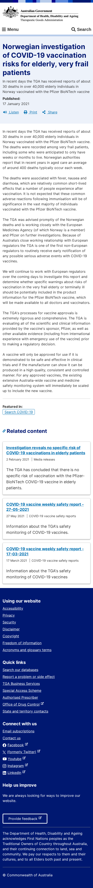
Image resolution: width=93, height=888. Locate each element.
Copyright (11, 636)
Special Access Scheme (22, 690)
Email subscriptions (18, 731)
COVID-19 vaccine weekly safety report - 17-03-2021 (45, 551)
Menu (12, 29)
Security (9, 622)
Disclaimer (11, 629)
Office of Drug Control (22, 704)
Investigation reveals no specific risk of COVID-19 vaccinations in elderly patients (45, 450)
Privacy (9, 615)
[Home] (40, 14)
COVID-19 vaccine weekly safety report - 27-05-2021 (45, 507)
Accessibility (13, 608)
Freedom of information (22, 643)
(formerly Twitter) (22, 752)
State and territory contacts (25, 711)
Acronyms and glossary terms (27, 650)
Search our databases (20, 670)
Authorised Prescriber (20, 697)
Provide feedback (23, 820)
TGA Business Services (21, 683)
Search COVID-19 (19, 412)
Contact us (12, 738)
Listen (13, 112)
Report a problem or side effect (29, 676)
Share (52, 112)
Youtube (15, 759)
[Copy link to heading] (5, 431)
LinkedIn (15, 772)
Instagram (17, 766)
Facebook (17, 745)
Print (33, 112)
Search (84, 29)
